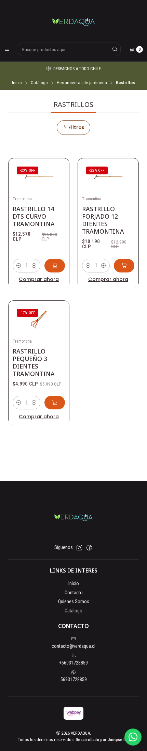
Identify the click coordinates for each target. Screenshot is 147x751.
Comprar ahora (39, 279)
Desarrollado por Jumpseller (102, 739)
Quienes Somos (73, 601)
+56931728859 (73, 663)
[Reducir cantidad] (19, 265)
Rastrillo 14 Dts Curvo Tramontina (34, 216)
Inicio (17, 82)
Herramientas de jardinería (82, 82)
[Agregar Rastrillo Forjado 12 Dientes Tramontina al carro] (124, 265)
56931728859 (74, 679)
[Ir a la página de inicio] (73, 20)
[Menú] (7, 49)
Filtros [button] (75, 127)
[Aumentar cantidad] (34, 265)
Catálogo (39, 82)
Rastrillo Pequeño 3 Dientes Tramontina (34, 362)
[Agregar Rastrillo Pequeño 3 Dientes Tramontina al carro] (54, 402)
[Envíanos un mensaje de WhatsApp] (133, 737)
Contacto (74, 592)
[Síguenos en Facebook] (89, 547)
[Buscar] (115, 49)
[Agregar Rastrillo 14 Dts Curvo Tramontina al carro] (54, 265)
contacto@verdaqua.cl (73, 646)
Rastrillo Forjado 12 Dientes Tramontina (103, 220)
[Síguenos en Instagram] (79, 547)
